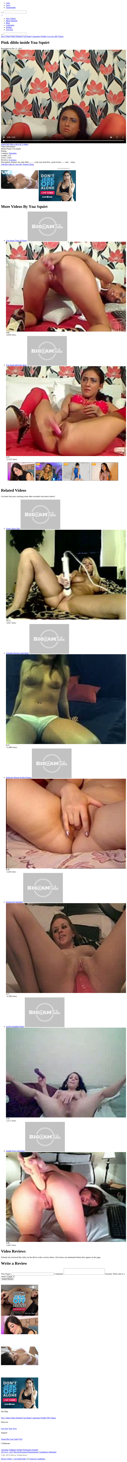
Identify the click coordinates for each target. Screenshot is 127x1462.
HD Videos (59, 36)
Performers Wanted (30, 1450)
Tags (10, 1428)
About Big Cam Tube (9, 1439)
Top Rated (27, 36)
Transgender (11, 7)
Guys (8, 5)
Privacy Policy (6, 1459)
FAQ (20, 1439)
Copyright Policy (20, 1459)
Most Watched (11, 21)
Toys (15, 1428)
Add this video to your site (11, 164)
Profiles (9, 27)
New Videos (11, 18)
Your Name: (6, 1274)
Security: (108, 1274)
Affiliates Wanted (16, 1450)
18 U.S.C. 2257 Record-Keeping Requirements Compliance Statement (28, 1452)
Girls (8, 3)
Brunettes (13, 153)
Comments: (58, 1274)
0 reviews (12, 160)
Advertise (5, 1450)
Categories (10, 25)
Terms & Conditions (37, 1459)
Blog (8, 23)
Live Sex (9, 30)
